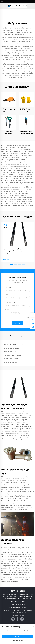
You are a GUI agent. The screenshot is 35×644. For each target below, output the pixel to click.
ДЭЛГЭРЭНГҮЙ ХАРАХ (9, 99)
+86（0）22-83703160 (19, 601)
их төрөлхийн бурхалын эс (12, 355)
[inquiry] (32, 315)
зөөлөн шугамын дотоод (11, 358)
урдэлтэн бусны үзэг (10, 362)
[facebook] (17, 619)
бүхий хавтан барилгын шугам (13, 344)
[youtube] (13, 619)
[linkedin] (22, 619)
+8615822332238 (21, 607)
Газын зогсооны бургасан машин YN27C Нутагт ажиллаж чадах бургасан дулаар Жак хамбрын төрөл (9, 110)
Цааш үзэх (6, 259)
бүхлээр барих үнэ (10, 351)
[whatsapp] (32, 319)
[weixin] (32, 327)
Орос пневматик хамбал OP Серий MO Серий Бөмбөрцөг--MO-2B (26, 133)
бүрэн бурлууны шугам (11, 348)
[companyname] (17, 6)
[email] (32, 323)
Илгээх (17, 323)
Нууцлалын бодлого (17, 615)
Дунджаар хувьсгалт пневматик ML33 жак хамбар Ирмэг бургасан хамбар (9, 133)
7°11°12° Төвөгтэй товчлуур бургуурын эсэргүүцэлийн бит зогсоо (26, 110)
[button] (11, 264)
